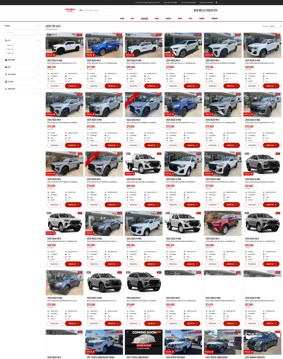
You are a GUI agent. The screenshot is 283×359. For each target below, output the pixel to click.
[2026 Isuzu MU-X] (144, 104)
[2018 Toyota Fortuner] (183, 342)
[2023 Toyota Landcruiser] (223, 342)
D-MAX (122, 18)
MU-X (132, 18)
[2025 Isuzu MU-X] (104, 45)
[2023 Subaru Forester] (262, 342)
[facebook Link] (216, 2)
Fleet (190, 18)
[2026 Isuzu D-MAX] (183, 104)
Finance (202, 18)
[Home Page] (70, 10)
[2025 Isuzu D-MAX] (64, 45)
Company (214, 18)
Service (168, 18)
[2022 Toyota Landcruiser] (144, 342)
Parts (180, 18)
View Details (54, 86)
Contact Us (72, 86)
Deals (157, 18)
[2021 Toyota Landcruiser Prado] (104, 342)
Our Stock (144, 18)
